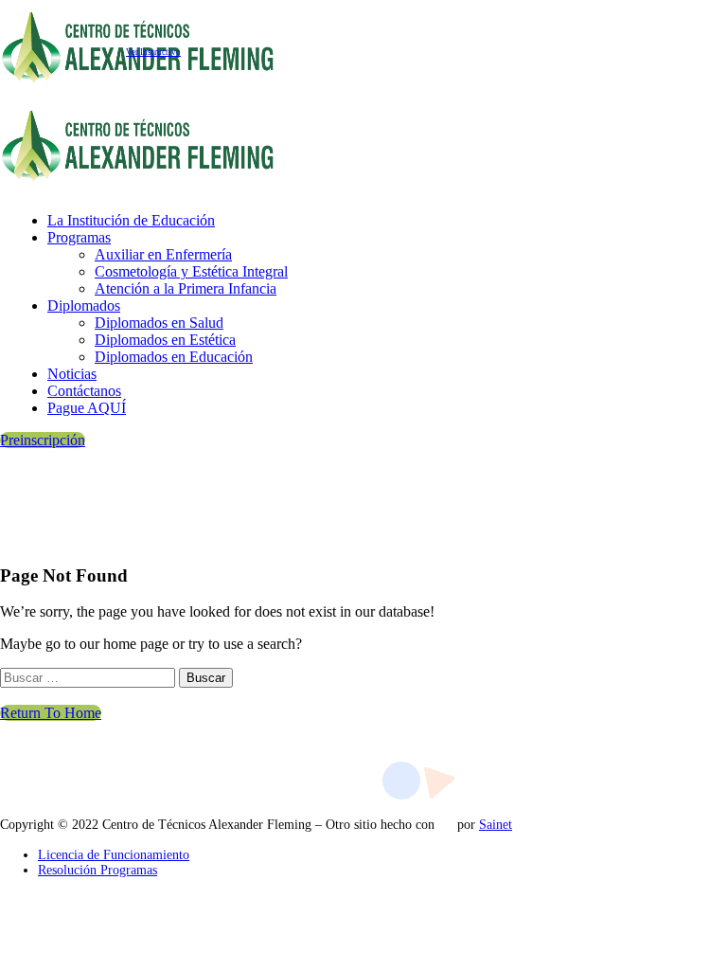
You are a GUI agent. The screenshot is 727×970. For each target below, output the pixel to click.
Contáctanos (84, 391)
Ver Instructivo (153, 52)
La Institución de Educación (131, 220)
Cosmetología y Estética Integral (191, 271)
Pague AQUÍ (86, 408)
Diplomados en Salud (159, 322)
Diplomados (83, 305)
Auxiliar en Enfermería (163, 254)
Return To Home (50, 713)
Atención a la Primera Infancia (185, 288)
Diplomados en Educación (174, 357)
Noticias (72, 374)
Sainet (495, 824)
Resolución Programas (97, 870)
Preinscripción (42, 440)
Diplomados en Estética (165, 340)
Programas (79, 237)
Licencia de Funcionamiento (113, 855)
